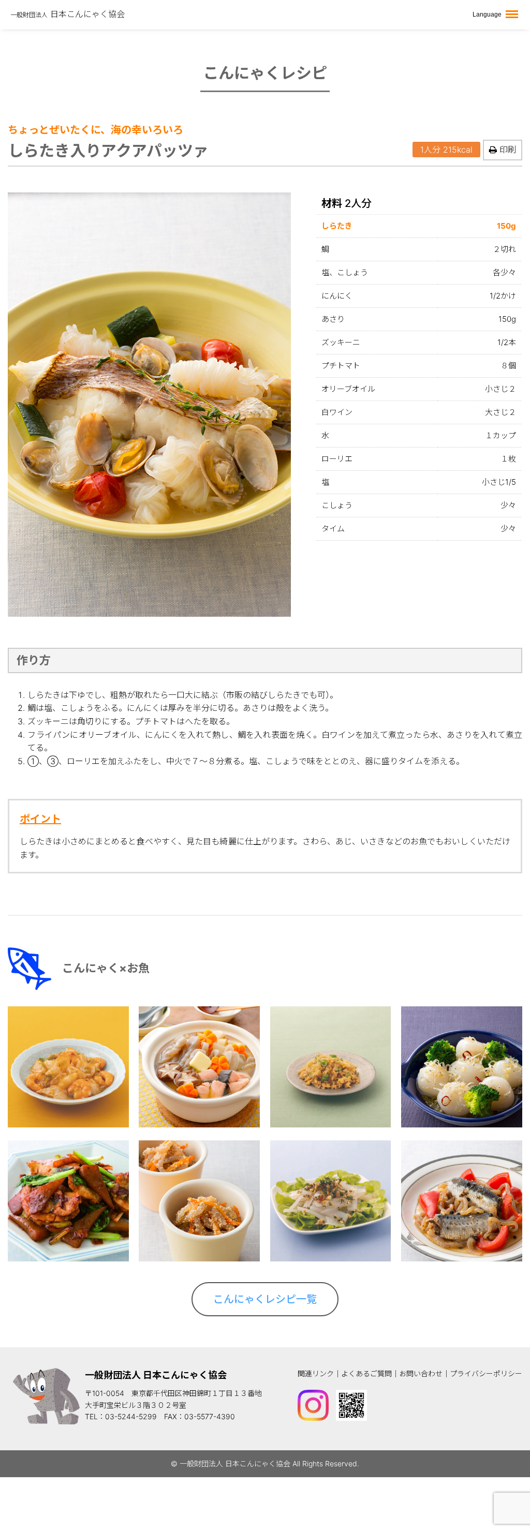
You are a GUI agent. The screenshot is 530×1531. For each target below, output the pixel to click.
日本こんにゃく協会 (67, 14)
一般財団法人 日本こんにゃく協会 (156, 1375)
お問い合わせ (421, 1373)
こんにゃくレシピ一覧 (265, 1299)
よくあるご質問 (366, 1373)
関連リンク (316, 1373)
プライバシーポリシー (486, 1373)
